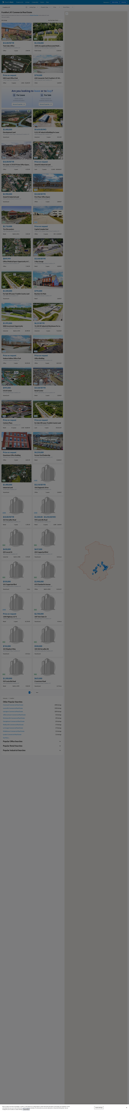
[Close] (126, 1107)
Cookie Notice (26, 1109)
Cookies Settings (99, 1107)
